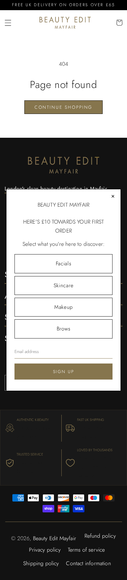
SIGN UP (63, 371)
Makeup (63, 307)
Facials (64, 263)
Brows (63, 328)
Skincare (63, 285)
